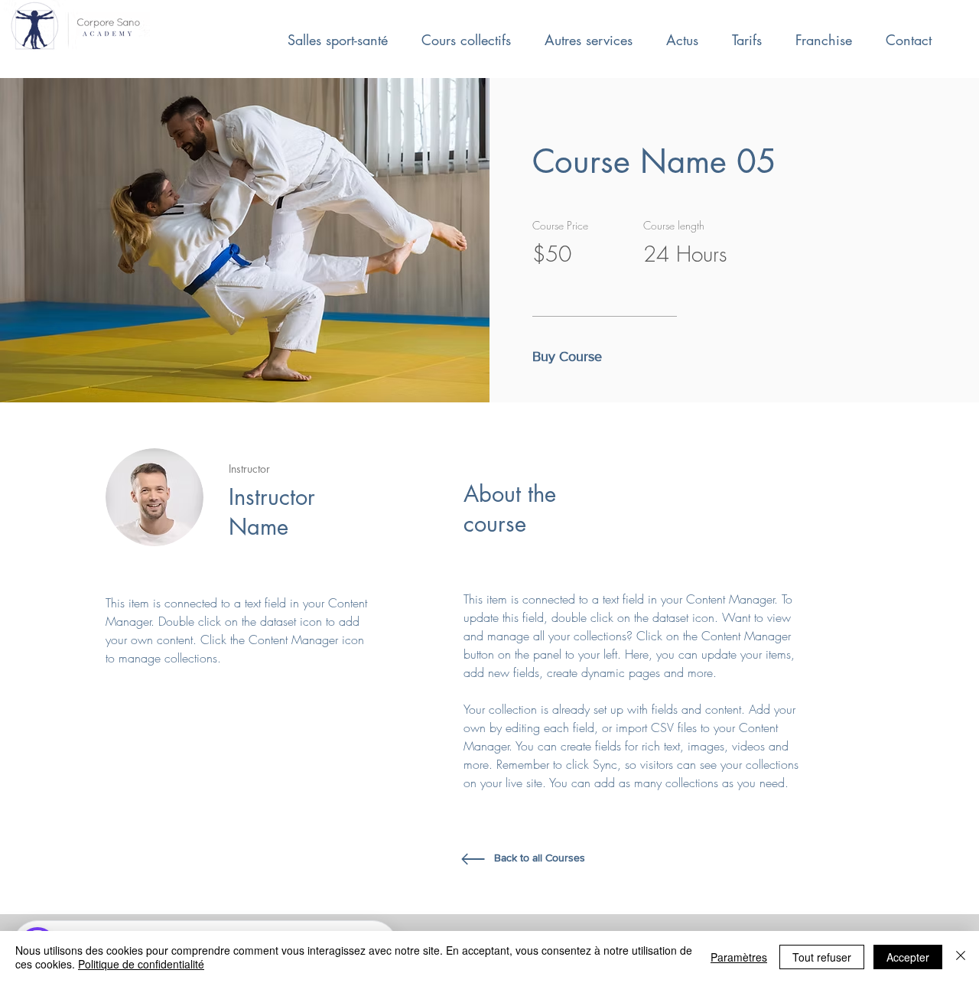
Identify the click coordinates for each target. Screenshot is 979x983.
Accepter (907, 957)
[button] (571, 357)
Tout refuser (821, 957)
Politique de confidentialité (141, 964)
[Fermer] (960, 957)
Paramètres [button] (739, 957)
